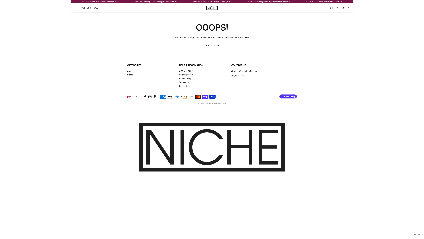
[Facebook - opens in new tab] (145, 96)
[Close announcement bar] (351, 1)
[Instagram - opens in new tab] (149, 96)
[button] (75, 8)
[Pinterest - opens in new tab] (154, 96)
